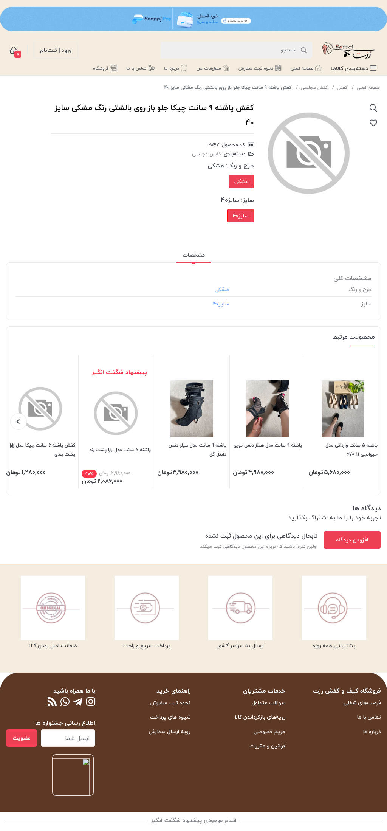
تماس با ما (369, 717)
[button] (353, 68)
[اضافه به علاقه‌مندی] (373, 122)
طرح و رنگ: (240, 165)
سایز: (247, 200)
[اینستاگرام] (90, 702)
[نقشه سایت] (52, 702)
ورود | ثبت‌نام (55, 50)
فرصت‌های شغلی (362, 702)
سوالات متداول (269, 702)
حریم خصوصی (270, 731)
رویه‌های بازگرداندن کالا (260, 717)
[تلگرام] (77, 702)
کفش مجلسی (314, 87)
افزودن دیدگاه (352, 539)
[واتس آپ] (65, 702)
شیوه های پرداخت (170, 717)
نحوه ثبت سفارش (170, 702)
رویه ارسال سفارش (169, 731)
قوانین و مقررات (267, 745)
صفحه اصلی (368, 87)
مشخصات (194, 255)
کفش (342, 87)
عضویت (21, 738)
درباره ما (372, 731)
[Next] (18, 421)
